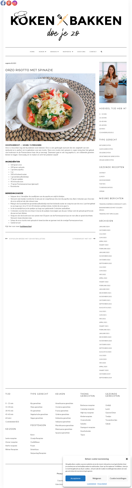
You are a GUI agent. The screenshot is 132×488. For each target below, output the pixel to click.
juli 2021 (102, 311)
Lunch (102, 176)
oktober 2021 (104, 300)
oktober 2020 (104, 344)
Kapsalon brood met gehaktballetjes (27, 239)
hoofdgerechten (25, 226)
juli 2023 (102, 234)
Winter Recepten (11, 449)
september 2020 (105, 348)
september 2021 (105, 304)
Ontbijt (102, 173)
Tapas (82, 435)
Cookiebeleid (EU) (106, 132)
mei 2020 (102, 363)
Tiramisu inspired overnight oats (112, 204)
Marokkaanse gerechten (64, 425)
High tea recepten (87, 413)
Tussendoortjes (106, 187)
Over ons (81, 52)
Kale (57, 484)
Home (32, 52)
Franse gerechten (61, 411)
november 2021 (105, 296)
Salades (83, 424)
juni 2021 (102, 315)
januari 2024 (104, 226)
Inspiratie (67, 52)
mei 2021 (102, 319)
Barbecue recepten (87, 405)
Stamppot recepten (87, 427)
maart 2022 (103, 282)
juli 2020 (102, 355)
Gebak (101, 191)
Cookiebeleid (91, 484)
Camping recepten (87, 409)
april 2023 (103, 241)
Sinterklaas (34, 449)
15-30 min (103, 118)
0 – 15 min (103, 114)
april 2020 (103, 366)
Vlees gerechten (106, 149)
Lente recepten (11, 438)
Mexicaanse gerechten (63, 429)
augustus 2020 (105, 352)
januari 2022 (104, 289)
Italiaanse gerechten (63, 422)
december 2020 (105, 337)
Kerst (32, 435)
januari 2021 (104, 333)
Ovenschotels (85, 420)
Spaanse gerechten (62, 433)
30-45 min (103, 121)
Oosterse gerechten (62, 407)
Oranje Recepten (36, 438)
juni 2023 (102, 237)
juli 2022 (102, 267)
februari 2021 (104, 330)
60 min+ (102, 129)
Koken (42, 52)
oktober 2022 (104, 260)
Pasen (32, 446)
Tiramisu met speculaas (108, 214)
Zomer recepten (11, 442)
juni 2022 (102, 271)
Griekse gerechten (62, 414)
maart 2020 (103, 370)
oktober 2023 (104, 230)
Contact (93, 52)
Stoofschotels (85, 431)
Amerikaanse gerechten (64, 403)
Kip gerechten (105, 145)
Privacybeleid (102, 484)
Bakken (53, 52)
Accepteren (75, 478)
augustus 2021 (105, 308)
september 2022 (105, 263)
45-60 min (103, 125)
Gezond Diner (104, 180)
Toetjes (102, 184)
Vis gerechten (105, 153)
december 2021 (105, 293)
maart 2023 (103, 245)
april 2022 (103, 278)
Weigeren (97, 478)
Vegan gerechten (106, 160)
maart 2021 (103, 326)
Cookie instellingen (118, 478)
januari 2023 (104, 252)
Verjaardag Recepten (38, 453)
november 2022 (105, 256)
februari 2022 (104, 285)
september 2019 (105, 378)
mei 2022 (102, 274)
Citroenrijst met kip (82, 239)
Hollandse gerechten (63, 418)
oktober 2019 (104, 374)
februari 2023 (104, 249)
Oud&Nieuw (35, 442)
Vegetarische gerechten (109, 156)
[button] (127, 459)
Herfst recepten (11, 446)
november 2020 (105, 341)
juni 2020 (102, 359)
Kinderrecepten (86, 416)
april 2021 (103, 322)
